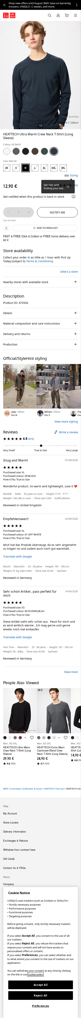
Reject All (40, 995)
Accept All (41, 985)
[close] (4, 5)
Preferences (40, 1006)
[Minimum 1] (8, 212)
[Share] (6, 228)
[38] (35, 151)
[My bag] (67, 15)
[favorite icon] (32, 737)
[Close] (68, 186)
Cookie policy (35, 974)
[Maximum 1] (29, 212)
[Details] (73, 196)
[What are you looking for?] (49, 15)
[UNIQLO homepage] (9, 15)
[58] (44, 151)
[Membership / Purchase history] (58, 15)
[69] (53, 151)
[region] (40, 952)
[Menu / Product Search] (75, 15)
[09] (25, 151)
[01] (6, 151)
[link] (45, 5)
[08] (16, 151)
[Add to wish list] (32, 368)
